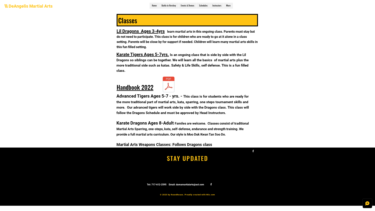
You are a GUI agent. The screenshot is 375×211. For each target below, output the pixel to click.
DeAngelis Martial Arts (31, 6)
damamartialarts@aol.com (190, 184)
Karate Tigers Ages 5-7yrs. (142, 54)
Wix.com (210, 195)
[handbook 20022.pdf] (168, 85)
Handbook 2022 (135, 87)
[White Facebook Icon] (253, 151)
